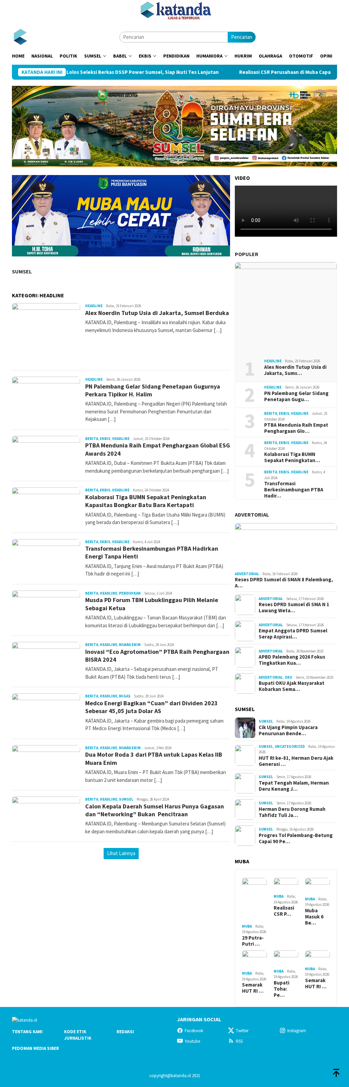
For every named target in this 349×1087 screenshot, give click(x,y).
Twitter (242, 1031)
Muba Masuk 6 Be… (314, 917)
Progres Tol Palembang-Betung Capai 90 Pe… (296, 838)
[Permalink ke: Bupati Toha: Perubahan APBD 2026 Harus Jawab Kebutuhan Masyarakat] (286, 958)
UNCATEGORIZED (290, 746)
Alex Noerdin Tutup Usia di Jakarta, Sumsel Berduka (157, 313)
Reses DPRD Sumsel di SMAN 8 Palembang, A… (284, 583)
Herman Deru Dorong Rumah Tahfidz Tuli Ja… (292, 812)
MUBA (247, 926)
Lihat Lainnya (121, 853)
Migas (125, 696)
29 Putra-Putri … (253, 941)
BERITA (91, 438)
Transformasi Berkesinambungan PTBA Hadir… (293, 490)
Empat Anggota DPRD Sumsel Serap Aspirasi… (293, 634)
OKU (288, 677)
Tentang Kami (27, 1032)
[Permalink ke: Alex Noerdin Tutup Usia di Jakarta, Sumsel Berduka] (286, 307)
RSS (239, 1041)
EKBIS (105, 438)
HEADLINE (94, 305)
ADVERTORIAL (252, 514)
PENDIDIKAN (130, 593)
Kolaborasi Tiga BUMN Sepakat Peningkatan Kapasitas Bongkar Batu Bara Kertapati (145, 501)
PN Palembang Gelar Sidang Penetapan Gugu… (296, 396)
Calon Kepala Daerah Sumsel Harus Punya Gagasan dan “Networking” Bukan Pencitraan (154, 810)
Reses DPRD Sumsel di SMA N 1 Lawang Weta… (294, 607)
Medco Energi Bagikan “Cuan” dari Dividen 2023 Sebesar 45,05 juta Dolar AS (151, 707)
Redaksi (125, 1032)
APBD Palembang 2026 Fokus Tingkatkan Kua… (292, 660)
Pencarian (241, 37)
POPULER (246, 254)
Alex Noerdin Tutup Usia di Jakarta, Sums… (295, 370)
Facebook (194, 1031)
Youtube (192, 1041)
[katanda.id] (20, 36)
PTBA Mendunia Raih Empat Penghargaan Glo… (296, 428)
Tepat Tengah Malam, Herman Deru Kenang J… (294, 786)
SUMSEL (22, 271)
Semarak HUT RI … (252, 988)
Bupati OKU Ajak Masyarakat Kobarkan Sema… (291, 686)
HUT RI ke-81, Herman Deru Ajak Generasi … (296, 761)
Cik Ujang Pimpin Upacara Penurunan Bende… (288, 730)
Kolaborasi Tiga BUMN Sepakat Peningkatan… (292, 457)
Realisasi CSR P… (284, 911)
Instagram (296, 1031)
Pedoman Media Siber (35, 1048)
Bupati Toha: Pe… (281, 989)
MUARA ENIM (130, 644)
